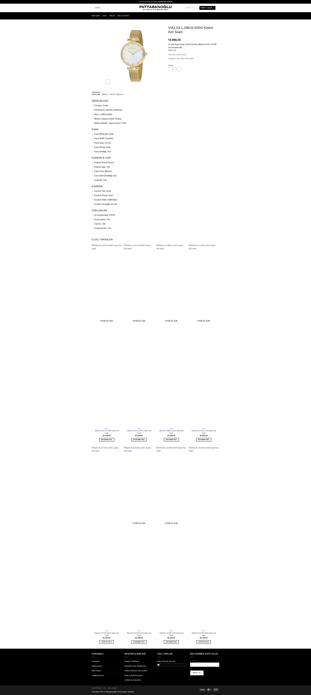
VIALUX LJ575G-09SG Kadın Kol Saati (139, 432)
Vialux (112, 16)
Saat (105, 16)
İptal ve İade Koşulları (134, 675)
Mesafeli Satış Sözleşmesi (135, 666)
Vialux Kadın (123, 16)
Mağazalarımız (98, 675)
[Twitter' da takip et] (215, 2)
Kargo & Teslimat (132, 661)
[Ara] (218, 8)
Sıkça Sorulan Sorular (166, 661)
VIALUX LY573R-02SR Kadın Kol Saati (204, 634)
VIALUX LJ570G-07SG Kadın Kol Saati (204, 432)
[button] (96, 8)
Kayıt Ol (197, 673)
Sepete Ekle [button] (106, 642)
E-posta (193, 661)
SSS (104, 688)
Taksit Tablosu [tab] (116, 94)
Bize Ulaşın (96, 671)
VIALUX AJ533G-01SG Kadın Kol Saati (139, 634)
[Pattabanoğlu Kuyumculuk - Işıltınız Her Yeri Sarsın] (155, 8)
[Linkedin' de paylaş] (179, 69)
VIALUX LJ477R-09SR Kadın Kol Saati (107, 432)
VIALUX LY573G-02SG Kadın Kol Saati (106, 634)
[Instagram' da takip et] (213, 2)
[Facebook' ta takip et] (211, 2)
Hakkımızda (97, 666)
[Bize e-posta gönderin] (218, 2)
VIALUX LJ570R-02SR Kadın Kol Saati (171, 634)
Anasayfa (96, 661)
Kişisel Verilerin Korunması (136, 671)
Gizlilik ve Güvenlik (133, 680)
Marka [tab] (105, 94)
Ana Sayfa (96, 16)
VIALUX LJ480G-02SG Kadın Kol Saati (171, 432)
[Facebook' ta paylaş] (170, 69)
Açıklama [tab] (96, 94)
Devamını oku (106, 439)
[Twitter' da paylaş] (175, 69)
